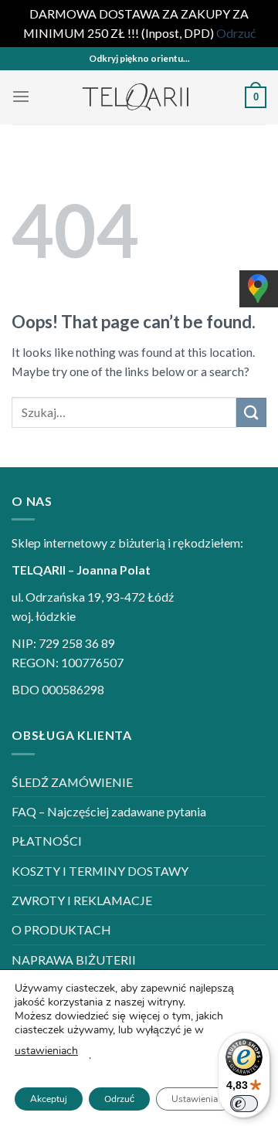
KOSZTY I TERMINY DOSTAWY (100, 870)
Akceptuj (48, 1099)
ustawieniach (46, 1050)
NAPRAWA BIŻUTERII (74, 959)
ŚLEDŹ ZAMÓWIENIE (72, 782)
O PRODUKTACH (61, 929)
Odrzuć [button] (236, 32)
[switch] (244, 1103)
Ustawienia (194, 1099)
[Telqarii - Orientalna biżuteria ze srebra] (137, 97)
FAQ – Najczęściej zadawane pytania (109, 811)
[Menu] (21, 97)
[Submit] (251, 413)
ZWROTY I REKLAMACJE (82, 900)
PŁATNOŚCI (47, 840)
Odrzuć (119, 1099)
